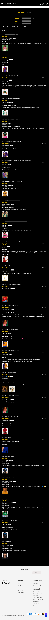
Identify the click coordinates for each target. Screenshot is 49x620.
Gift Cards (20, 590)
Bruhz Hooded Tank (10, 55)
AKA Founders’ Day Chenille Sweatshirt (15, 498)
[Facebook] (2, 583)
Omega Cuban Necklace (11, 265)
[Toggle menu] (2, 3)
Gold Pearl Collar (9, 477)
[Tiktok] (7, 583)
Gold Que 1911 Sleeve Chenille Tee (14, 181)
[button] (17, 18)
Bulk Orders (21, 592)
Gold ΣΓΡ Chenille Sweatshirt (12, 329)
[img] (24, 12)
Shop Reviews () (21, 26)
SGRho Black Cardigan (11, 520)
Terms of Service (37, 597)
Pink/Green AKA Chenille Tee (12, 200)
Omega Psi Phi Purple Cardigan (13, 141)
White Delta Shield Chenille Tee (13, 242)
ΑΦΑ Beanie (8, 541)
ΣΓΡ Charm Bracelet (10, 372)
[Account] (43, 3)
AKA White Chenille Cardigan (12, 98)
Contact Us (36, 603)
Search (19, 583)
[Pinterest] (9, 583)
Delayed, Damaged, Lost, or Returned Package (38, 593)
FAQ (34, 605)
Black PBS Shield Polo (10, 456)
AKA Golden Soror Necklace (12, 305)
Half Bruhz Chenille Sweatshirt (13, 350)
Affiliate (19, 588)
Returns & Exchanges (38, 585)
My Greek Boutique (12, 615)
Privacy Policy (21, 594)
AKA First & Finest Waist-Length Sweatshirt (16, 221)
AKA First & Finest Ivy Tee (11, 34)
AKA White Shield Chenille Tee (12, 75)
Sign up (37, 572)
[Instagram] (5, 583)
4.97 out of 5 (28, 12)
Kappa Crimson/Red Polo (11, 416)
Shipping (35, 583)
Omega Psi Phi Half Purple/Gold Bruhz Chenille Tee (18, 160)
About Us (20, 585)
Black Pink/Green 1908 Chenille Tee (14, 119)
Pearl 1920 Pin (9, 437)
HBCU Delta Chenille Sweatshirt (13, 284)
